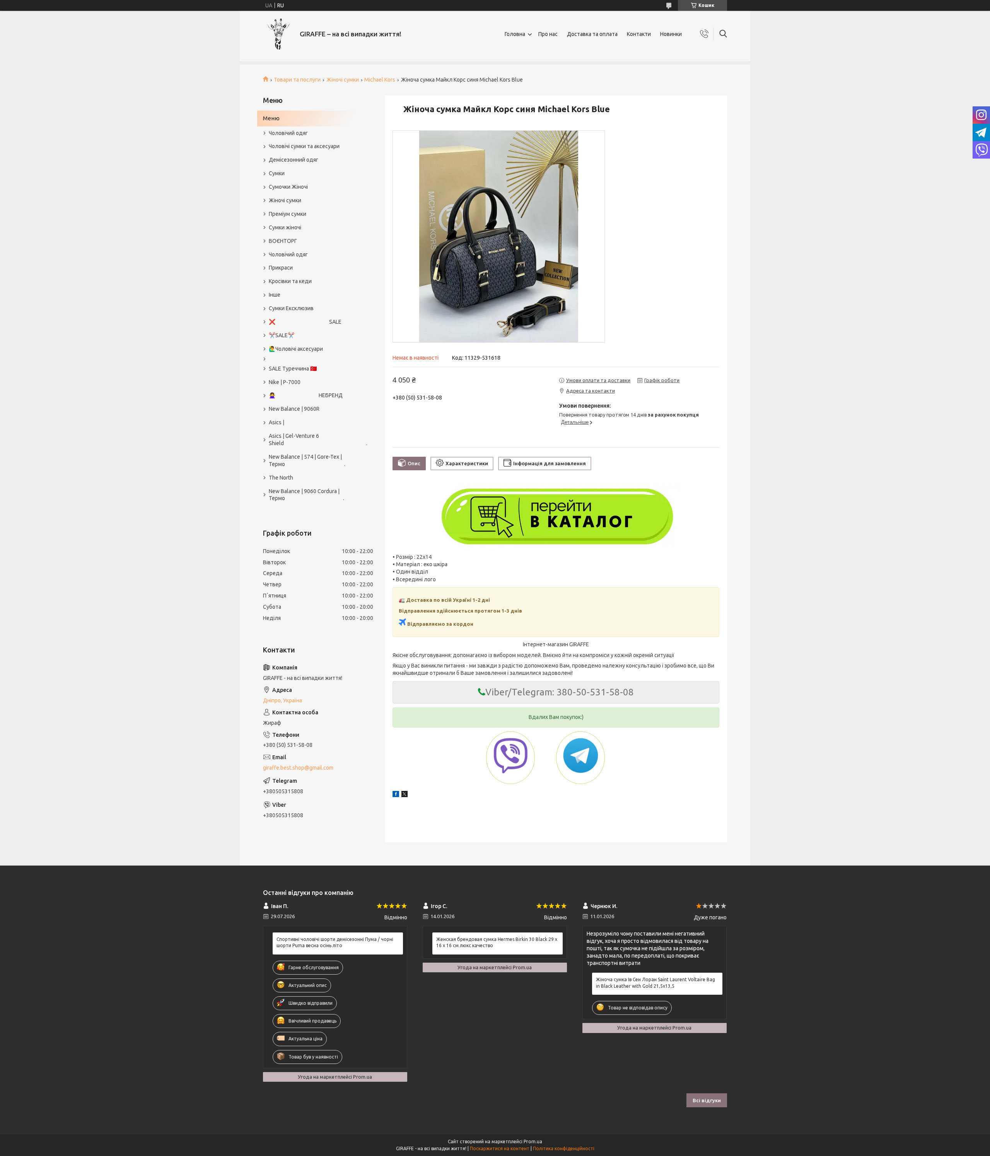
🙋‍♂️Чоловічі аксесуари (296, 349)
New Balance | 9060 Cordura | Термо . (306, 495)
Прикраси (281, 268)
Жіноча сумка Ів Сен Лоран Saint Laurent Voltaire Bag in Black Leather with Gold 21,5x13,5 (655, 982)
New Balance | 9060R (294, 409)
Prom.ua (533, 1141)
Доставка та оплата (592, 34)
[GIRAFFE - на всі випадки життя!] (278, 34)
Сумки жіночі (285, 227)
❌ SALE (305, 322)
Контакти (639, 34)
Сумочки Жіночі (288, 187)
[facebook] (396, 795)
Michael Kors (379, 80)
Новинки (671, 34)
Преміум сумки (287, 214)
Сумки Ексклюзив (291, 308)
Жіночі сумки (342, 80)
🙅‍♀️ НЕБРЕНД (306, 395)
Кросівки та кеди (290, 281)
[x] (404, 795)
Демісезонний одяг (293, 160)
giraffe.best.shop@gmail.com (298, 768)
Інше (274, 295)
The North (281, 478)
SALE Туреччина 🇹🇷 (293, 368)
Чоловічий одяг (288, 133)
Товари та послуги (297, 80)
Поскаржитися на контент (499, 1148)
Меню (271, 118)
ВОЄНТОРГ (283, 241)
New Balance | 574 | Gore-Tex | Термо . (307, 460)
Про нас (548, 34)
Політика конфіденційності (563, 1148)
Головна (515, 34)
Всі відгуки (707, 1100)
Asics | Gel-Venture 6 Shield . (314, 439)
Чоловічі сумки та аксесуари (304, 146)
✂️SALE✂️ (281, 335)
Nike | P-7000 (284, 382)
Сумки (277, 173)
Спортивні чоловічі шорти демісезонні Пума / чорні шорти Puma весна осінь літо (335, 942)
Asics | (276, 422)
